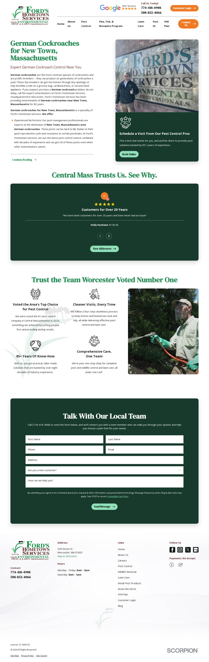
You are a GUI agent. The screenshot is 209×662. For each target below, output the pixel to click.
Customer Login (127, 600)
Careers (122, 560)
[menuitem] (14, 656)
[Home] (29, 15)
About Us (123, 554)
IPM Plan (123, 594)
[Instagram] (180, 550)
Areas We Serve (127, 588)
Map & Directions (67, 556)
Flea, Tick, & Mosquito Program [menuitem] (110, 24)
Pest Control (125, 566)
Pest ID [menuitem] (155, 24)
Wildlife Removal (127, 571)
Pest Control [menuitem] (86, 24)
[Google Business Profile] (196, 550)
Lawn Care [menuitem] (141, 24)
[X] (188, 550)
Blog (120, 605)
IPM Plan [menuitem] (166, 24)
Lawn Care (124, 577)
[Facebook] (172, 550)
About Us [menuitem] (71, 24)
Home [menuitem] (60, 23)
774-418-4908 (151, 7)
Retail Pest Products (129, 583)
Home (121, 549)
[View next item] (109, 236)
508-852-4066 (151, 12)
